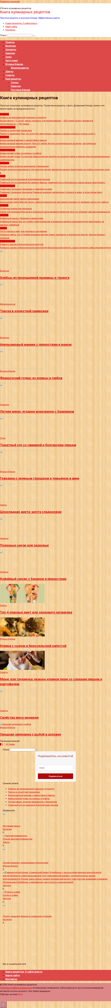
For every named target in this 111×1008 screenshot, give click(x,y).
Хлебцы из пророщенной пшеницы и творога (31, 789)
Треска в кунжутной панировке (24, 792)
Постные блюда (20, 89)
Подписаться (55, 776)
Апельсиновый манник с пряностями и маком (31, 795)
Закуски (10, 53)
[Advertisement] (55, 943)
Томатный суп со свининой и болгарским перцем (33, 805)
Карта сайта (11, 26)
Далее (11, 744)
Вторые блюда (14, 64)
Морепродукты (20, 67)
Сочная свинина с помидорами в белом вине (25, 862)
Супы (8, 56)
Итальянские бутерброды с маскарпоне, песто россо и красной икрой (38, 882)
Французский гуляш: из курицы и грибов (29, 798)
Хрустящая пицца (11, 826)
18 (6, 744)
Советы (10, 75)
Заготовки (11, 60)
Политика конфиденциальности (16, 988)
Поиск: (3, 35)
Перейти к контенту (10, 1)
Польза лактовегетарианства (17, 839)
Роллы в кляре (10, 895)
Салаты (10, 42)
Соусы (15, 82)
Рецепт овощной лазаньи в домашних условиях (27, 916)
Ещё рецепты (13, 78)
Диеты (9, 71)
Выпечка (10, 45)
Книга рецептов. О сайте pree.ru (21, 23)
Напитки (16, 86)
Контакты (10, 30)
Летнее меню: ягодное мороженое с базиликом (32, 802)
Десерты (10, 49)
